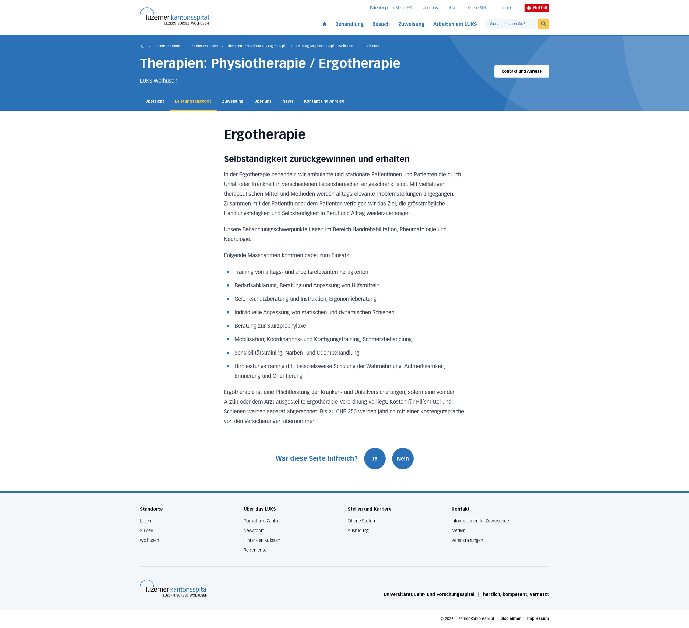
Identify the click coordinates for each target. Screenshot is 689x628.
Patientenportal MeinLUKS (391, 8)
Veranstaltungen (467, 540)
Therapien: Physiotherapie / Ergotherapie (257, 46)
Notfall (540, 8)
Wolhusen (149, 540)
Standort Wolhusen (204, 46)
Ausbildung (358, 530)
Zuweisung (411, 24)
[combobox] (512, 24)
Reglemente (255, 550)
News (452, 8)
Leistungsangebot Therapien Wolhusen (324, 46)
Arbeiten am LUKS (455, 24)
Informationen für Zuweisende (480, 521)
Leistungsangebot (193, 101)
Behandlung (349, 24)
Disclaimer (510, 618)
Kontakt (507, 8)
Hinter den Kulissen (262, 540)
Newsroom (254, 530)
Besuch (381, 24)
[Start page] (324, 22)
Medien (459, 530)
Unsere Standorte (167, 46)
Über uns (430, 8)
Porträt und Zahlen (262, 521)
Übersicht (154, 101)
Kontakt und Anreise (522, 71)
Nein (403, 458)
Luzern (146, 521)
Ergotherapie (372, 46)
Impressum (538, 618)
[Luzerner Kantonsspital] (173, 588)
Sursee (146, 530)
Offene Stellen (479, 8)
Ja (375, 458)
